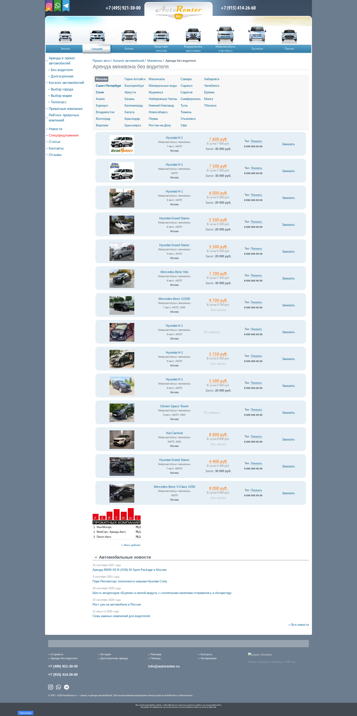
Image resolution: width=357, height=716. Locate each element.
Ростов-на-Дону (160, 125)
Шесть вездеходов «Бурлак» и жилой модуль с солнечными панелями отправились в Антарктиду (162, 593)
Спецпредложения (64, 135)
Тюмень (186, 112)
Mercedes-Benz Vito (174, 272)
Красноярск (133, 125)
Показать (256, 141)
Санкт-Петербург (108, 85)
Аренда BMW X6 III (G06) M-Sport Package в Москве (130, 569)
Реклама (156, 654)
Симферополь (191, 99)
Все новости (300, 624)
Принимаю (25, 712)
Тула (184, 105)
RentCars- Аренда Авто (111, 531)
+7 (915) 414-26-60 (63, 675)
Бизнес (129, 48)
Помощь (156, 658)
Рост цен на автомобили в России (117, 604)
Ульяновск (188, 118)
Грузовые (257, 48)
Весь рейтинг (132, 545)
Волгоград (103, 118)
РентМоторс (104, 527)
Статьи (54, 142)
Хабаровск (211, 79)
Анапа (100, 99)
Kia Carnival (174, 433)
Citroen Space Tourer (174, 406)
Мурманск (156, 92)
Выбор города (62, 89)
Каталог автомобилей (66, 83)
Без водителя (62, 70)
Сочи (100, 92)
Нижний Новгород (161, 105)
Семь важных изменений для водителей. (122, 616)
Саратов (187, 92)
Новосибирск (158, 112)
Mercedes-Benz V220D (174, 298)
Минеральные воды (163, 85)
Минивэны (154, 60)
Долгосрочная (62, 76)
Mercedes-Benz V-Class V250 (174, 486)
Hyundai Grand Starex (174, 218)
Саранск (187, 85)
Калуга (129, 112)
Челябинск (211, 85)
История (106, 654)
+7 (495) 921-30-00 (63, 666)
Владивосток (105, 112)
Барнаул (102, 105)
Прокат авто (101, 60)
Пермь (153, 118)
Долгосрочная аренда (114, 658)
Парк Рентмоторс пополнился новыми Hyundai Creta (130, 581)
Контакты (56, 148)
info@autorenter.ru (164, 666)
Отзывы (55, 155)
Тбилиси (210, 105)
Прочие (289, 48)
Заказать (288, 144)
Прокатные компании (66, 109)
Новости (55, 129)
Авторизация (209, 658)
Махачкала (157, 79)
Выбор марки (61, 96)
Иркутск (130, 92)
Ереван (209, 92)
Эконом (65, 48)
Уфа (184, 125)
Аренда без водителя (64, 658)
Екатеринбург (134, 85)
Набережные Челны (163, 99)
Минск (208, 99)
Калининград (134, 105)
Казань (129, 99)
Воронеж (102, 125)
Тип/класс (59, 102)
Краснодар (132, 118)
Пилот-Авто (104, 536)
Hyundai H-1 (174, 137)
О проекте (57, 654)
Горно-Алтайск (135, 79)
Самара (186, 79)
